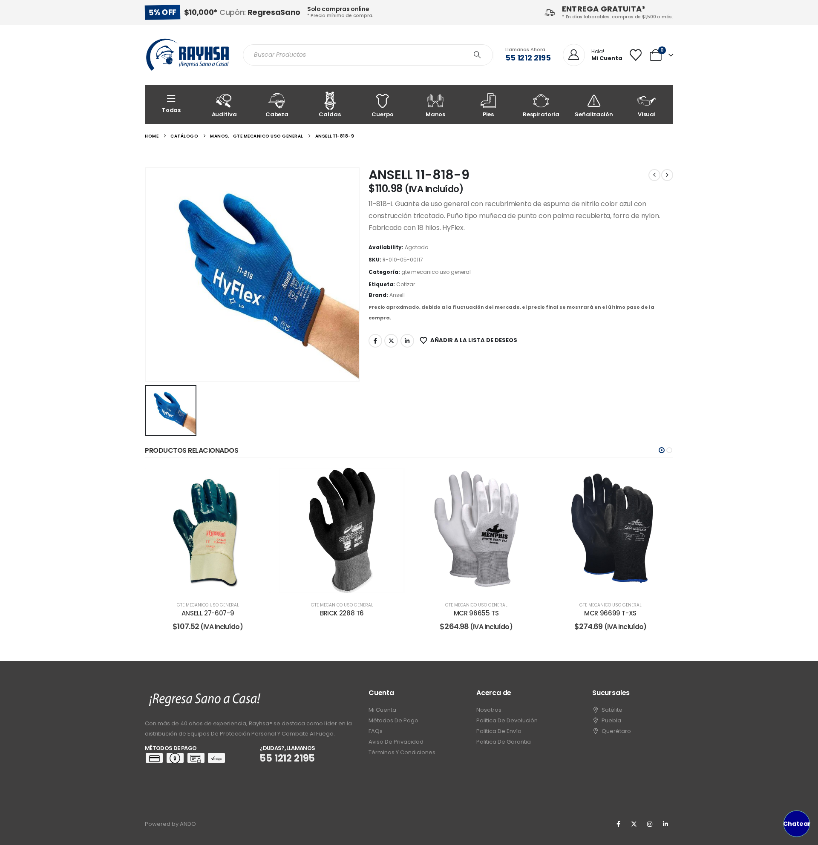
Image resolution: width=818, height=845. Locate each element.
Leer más (213, 585)
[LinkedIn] (665, 824)
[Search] (477, 55)
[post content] (208, 530)
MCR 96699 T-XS (610, 613)
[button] (661, 450)
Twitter (391, 341)
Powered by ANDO (170, 824)
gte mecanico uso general (436, 272)
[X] (634, 824)
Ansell (397, 295)
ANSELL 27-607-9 (207, 613)
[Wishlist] (635, 55)
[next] (667, 175)
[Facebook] (618, 824)
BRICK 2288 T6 (342, 613)
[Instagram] (650, 824)
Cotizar (405, 284)
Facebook (375, 341)
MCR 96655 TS (476, 613)
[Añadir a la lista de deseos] (258, 480)
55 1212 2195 (528, 57)
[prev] (654, 175)
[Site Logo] (187, 54)
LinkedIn (407, 341)
